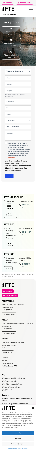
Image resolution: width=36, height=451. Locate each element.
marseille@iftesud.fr (26, 201)
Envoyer (9, 176)
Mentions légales (12, 448)
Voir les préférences (18, 444)
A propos (5, 357)
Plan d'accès (10, 314)
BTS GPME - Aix (7, 390)
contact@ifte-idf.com (26, 259)
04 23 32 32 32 (26, 206)
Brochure (9, 2)
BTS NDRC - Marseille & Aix (12, 384)
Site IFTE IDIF (7, 352)
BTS (3, 375)
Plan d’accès (10, 215)
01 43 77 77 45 (26, 265)
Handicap (5, 360)
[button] (33, 408)
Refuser (18, 438)
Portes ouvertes (25, 2)
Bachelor (5, 395)
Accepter (18, 433)
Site (9, 268)
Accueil (4, 14)
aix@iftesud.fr (27, 228)
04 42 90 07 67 (26, 233)
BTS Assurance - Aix (9, 381)
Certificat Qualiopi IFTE (9, 366)
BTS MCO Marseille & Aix (11, 387)
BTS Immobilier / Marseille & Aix (13, 378)
